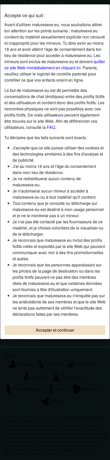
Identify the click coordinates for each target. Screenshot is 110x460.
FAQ (51, 127)
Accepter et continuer (55, 330)
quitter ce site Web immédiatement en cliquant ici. (54, 65)
